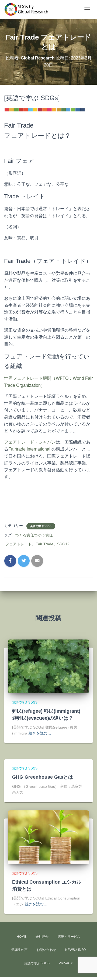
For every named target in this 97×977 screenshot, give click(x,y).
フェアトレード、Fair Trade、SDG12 (37, 544)
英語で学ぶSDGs (40, 526)
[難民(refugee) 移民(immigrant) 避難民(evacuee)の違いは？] (48, 666)
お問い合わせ (46, 950)
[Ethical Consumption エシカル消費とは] (48, 837)
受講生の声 (19, 950)
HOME (21, 937)
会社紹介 (42, 937)
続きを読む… (40, 733)
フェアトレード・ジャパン (30, 442)
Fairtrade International (29, 449)
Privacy (66, 963)
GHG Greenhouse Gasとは (42, 777)
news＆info (75, 950)
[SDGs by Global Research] (28, 9)
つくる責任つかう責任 (34, 535)
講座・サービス (69, 937)
